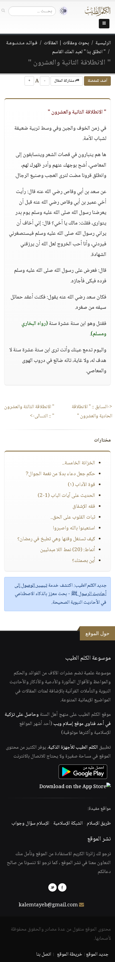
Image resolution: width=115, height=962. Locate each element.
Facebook (62, 887)
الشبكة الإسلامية (68, 823)
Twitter (52, 887)
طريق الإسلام (99, 823)
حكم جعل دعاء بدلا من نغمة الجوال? (60, 474)
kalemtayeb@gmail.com (48, 905)
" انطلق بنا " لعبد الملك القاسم (79, 52)
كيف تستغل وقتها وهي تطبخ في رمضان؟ (56, 539)
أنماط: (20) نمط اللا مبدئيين (67, 550)
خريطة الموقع (69, 954)
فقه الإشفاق (84, 506)
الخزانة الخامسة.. (78, 463)
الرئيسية (103, 43)
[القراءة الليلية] (62, 11)
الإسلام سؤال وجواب (30, 823)
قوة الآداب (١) (81, 484)
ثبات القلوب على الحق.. (73, 517)
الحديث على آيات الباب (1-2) (66, 495)
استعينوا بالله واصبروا (74, 528)
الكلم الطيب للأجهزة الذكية (73, 747)
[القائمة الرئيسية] (104, 23)
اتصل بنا (43, 954)
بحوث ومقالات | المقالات (66, 43)
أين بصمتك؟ (83, 560)
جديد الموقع (97, 954)
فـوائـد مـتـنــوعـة (21, 43)
